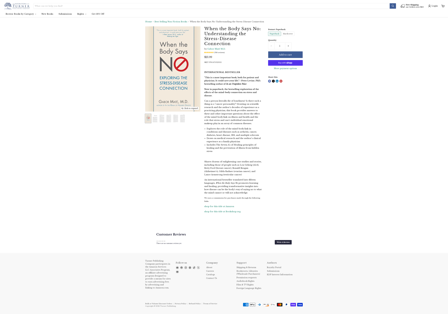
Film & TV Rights (245, 285)
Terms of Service (210, 304)
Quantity (272, 40)
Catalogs (210, 274)
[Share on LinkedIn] (277, 81)
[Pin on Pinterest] (281, 81)
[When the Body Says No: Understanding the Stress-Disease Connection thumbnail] (148, 118)
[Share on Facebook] (269, 81)
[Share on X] (273, 81)
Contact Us (211, 278)
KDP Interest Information (279, 274)
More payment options (285, 68)
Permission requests (246, 277)
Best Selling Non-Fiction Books (170, 22)
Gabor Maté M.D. (216, 49)
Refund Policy (195, 304)
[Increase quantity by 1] (288, 46)
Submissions (273, 271)
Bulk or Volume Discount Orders (158, 304)
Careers (210, 271)
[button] (283, 242)
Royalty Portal (274, 267)
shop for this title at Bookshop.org (222, 211)
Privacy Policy (180, 304)
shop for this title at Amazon (219, 206)
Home (148, 22)
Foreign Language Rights (248, 288)
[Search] (393, 6)
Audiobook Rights (245, 281)
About (209, 267)
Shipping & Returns (246, 267)
